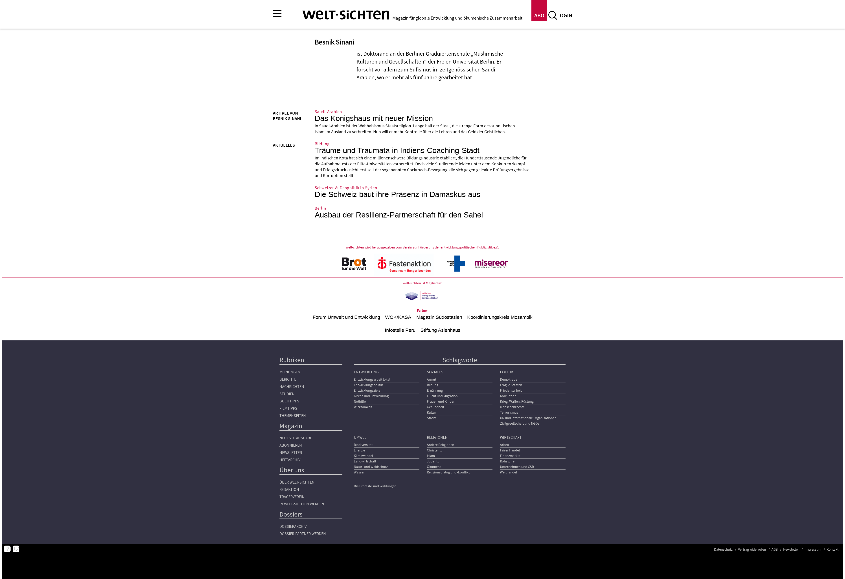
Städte (432, 418)
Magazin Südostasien (439, 317)
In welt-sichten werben (301, 504)
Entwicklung (366, 372)
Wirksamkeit (363, 407)
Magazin (290, 426)
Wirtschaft (511, 437)
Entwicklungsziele (367, 390)
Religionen (437, 437)
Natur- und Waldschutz (371, 467)
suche (552, 15)
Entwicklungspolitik (368, 385)
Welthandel (508, 472)
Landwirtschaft (365, 461)
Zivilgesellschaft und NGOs (519, 423)
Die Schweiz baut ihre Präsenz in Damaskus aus (397, 194)
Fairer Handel (510, 450)
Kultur (431, 412)
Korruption (508, 396)
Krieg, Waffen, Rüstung (517, 401)
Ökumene (434, 467)
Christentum (436, 450)
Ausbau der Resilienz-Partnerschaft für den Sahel (399, 215)
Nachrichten (291, 386)
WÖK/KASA (398, 317)
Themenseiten (292, 415)
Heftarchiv (289, 459)
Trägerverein (292, 496)
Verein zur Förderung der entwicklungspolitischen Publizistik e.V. (450, 247)
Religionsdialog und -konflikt (448, 472)
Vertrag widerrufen (752, 549)
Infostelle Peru (400, 330)
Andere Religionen (440, 445)
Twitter (16, 549)
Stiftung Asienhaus (440, 330)
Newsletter (290, 452)
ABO (539, 15)
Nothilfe (360, 401)
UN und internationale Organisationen (528, 418)
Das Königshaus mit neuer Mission (374, 118)
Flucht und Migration (442, 396)
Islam (431, 456)
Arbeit (504, 445)
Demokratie (508, 379)
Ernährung (435, 390)
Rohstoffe (507, 461)
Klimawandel (363, 456)
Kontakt (832, 549)
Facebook (7, 549)
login (564, 15)
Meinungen (289, 372)
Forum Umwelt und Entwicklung (346, 317)
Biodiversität (363, 445)
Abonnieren (290, 445)
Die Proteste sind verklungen (375, 486)
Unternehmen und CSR (517, 467)
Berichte (287, 379)
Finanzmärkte (510, 456)
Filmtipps (288, 408)
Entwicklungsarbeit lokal (372, 379)
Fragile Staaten (511, 385)
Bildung (432, 385)
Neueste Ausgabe (295, 438)
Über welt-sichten (296, 482)
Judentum (434, 461)
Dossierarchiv (293, 526)
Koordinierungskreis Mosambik (500, 317)
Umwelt (361, 437)
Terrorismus (509, 412)
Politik (506, 372)
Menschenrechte (512, 407)
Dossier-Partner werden (302, 533)
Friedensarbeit (511, 390)
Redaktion (289, 489)
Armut (431, 379)
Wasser (359, 472)
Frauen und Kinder (441, 401)
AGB (775, 549)
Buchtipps (289, 401)
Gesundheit (435, 407)
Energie (359, 450)
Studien (287, 393)
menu (277, 13)
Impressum (813, 549)
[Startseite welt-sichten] (345, 15)
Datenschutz (723, 549)
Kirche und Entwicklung (371, 396)
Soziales (435, 372)
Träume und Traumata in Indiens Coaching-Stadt (397, 150)
